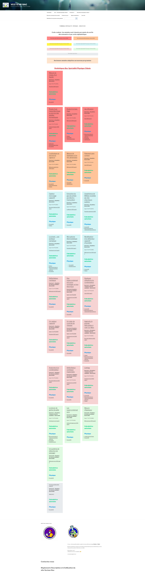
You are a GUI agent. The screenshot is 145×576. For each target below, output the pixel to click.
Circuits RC (51, 102)
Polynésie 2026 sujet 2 (54, 86)
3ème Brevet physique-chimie (83, 12)
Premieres (72, 12)
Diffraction (51, 143)
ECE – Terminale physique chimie (61, 12)
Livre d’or (83, 15)
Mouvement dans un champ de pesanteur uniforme (88, 135)
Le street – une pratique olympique (54, 239)
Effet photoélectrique (53, 145)
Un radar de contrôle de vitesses (71, 323)
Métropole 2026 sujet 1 (72, 120)
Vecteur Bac (19, 4)
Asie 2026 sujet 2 (88, 118)
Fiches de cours (65, 15)
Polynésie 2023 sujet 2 (71, 248)
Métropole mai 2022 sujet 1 (55, 291)
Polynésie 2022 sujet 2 (54, 334)
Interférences (87, 139)
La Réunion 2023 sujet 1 (72, 209)
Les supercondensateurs (72, 410)
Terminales (49, 12)
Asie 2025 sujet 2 (88, 165)
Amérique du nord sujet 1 (54, 250)
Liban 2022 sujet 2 (88, 293)
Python (50, 225)
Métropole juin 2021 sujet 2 (90, 421)
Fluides (68, 136)
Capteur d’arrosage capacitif (52, 196)
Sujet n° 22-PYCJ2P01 (53, 331)
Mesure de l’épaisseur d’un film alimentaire (72, 155)
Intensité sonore (72, 266)
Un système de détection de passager (54, 451)
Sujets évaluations (75, 15)
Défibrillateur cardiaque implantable (71, 370)
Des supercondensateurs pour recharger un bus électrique (72, 282)
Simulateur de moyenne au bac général (55, 18)
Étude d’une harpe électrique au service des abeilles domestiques (54, 113)
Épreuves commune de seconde (53, 15)
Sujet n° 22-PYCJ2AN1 (71, 333)
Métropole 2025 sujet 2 (72, 167)
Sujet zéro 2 (51, 494)
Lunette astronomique (89, 436)
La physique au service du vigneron (54, 155)
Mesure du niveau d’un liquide (53, 75)
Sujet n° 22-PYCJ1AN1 (71, 294)
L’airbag (87, 368)
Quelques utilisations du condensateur (89, 280)
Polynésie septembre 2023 (90, 211)
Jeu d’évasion (88, 109)
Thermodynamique (71, 138)
